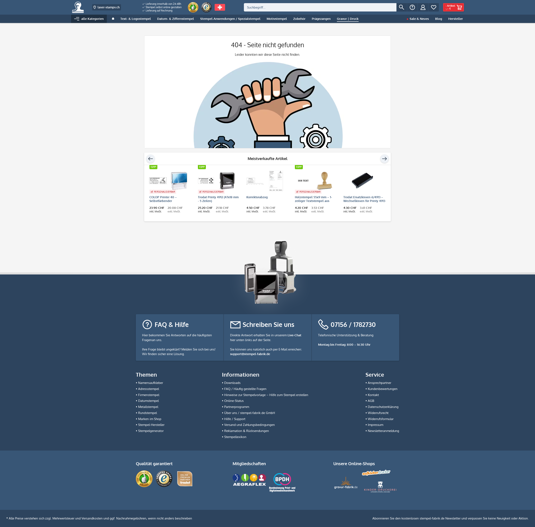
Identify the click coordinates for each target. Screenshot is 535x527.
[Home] (113, 19)
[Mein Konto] (423, 7)
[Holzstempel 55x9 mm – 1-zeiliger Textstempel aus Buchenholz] (314, 180)
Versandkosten (92, 518)
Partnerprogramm (236, 407)
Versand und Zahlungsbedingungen (249, 425)
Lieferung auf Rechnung (158, 10)
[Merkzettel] (433, 7)
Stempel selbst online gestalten (163, 7)
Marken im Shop (149, 419)
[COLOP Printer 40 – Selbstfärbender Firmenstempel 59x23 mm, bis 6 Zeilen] (168, 180)
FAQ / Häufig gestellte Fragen (245, 389)
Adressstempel (148, 389)
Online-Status (234, 401)
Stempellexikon (235, 437)
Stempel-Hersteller (151, 425)
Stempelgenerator (151, 431)
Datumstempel (148, 401)
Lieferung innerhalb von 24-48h (163, 3)
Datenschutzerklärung (383, 407)
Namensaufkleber (150, 383)
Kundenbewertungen (382, 389)
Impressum (375, 425)
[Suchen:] (320, 7)
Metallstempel (148, 407)
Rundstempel (147, 413)
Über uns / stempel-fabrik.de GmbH (249, 413)
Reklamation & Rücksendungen (246, 431)
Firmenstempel (148, 395)
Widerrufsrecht (378, 413)
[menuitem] (162, 4)
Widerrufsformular (381, 419)
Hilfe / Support (234, 419)
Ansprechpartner (379, 383)
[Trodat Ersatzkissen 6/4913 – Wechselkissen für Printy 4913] (362, 180)
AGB (371, 401)
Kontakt (373, 395)
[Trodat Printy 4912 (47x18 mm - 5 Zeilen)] (217, 180)
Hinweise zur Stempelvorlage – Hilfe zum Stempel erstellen (266, 395)
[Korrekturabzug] (265, 180)
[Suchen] (401, 7)
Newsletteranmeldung (383, 431)
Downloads (232, 383)
